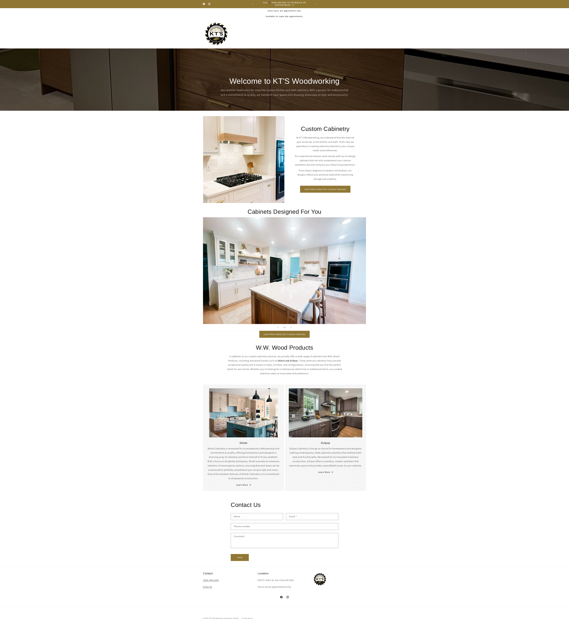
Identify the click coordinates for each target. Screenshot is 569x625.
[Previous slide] (278, 327)
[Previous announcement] (253, 4)
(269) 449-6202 (211, 580)
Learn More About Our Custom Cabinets (325, 189)
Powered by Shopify (231, 618)
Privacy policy (247, 618)
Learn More (242, 484)
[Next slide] (291, 327)
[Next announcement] (316, 4)
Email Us (207, 586)
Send (239, 557)
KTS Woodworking (216, 618)
